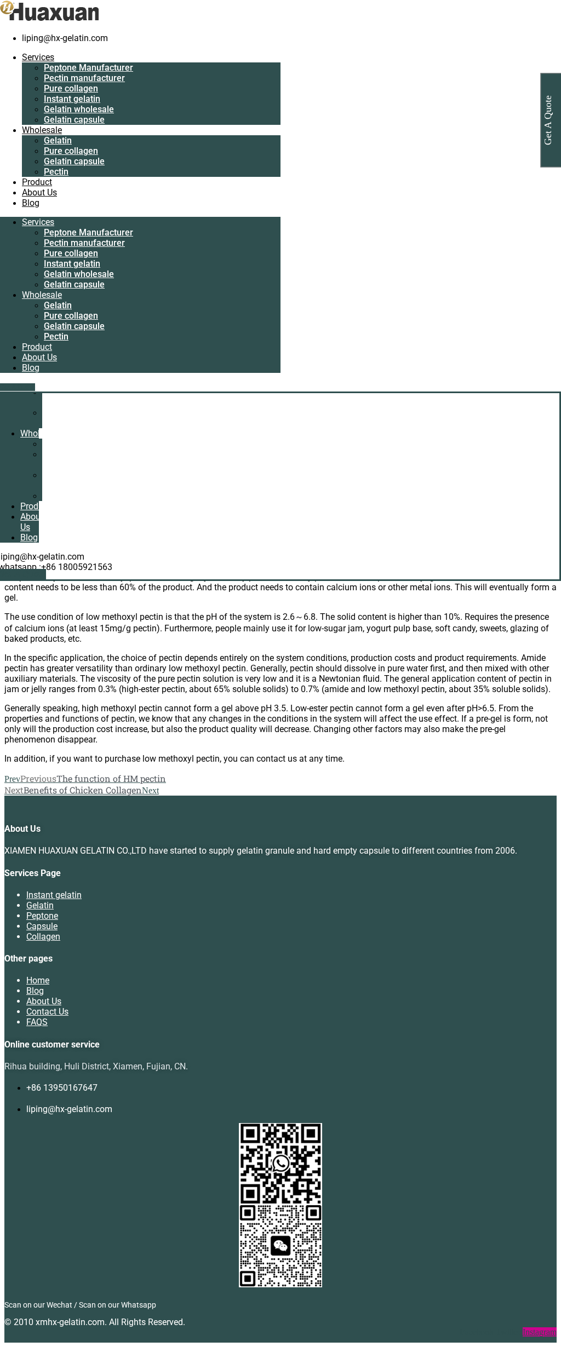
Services (38, 57)
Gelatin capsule (74, 119)
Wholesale (42, 130)
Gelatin (58, 140)
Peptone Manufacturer (88, 67)
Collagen (43, 936)
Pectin (56, 171)
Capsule (42, 926)
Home (37, 980)
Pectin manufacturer (84, 78)
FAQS (37, 1022)
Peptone (42, 916)
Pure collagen (71, 88)
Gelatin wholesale (79, 109)
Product (37, 182)
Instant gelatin (72, 99)
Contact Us (47, 1011)
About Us (39, 192)
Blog (30, 203)
